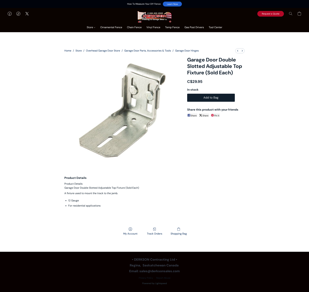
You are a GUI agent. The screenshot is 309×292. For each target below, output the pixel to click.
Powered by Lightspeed (154, 283)
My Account (130, 233)
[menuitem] (237, 50)
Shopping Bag (179, 233)
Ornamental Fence (111, 27)
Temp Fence (172, 27)
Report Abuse (163, 277)
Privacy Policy (146, 277)
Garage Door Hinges (187, 50)
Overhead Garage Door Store (103, 50)
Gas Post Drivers (194, 27)
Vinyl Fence (153, 27)
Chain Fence (134, 27)
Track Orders (154, 233)
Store (90, 27)
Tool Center (215, 27)
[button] (172, 4)
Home (67, 50)
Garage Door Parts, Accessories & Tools (147, 50)
